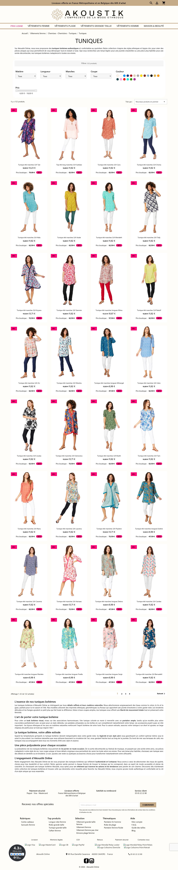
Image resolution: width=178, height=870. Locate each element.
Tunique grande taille (57, 827)
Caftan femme (55, 830)
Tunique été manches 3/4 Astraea (69, 601)
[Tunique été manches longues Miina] (109, 280)
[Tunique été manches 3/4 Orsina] (149, 134)
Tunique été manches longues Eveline (149, 529)
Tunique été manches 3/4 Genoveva (69, 456)
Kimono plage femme (85, 833)
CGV (78, 840)
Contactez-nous (143, 840)
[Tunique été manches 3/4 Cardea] (149, 571)
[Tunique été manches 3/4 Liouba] (29, 425)
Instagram (91, 860)
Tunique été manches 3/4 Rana (29, 529)
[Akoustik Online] (87, 14)
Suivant (161, 693)
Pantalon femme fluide (113, 827)
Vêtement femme (83, 827)
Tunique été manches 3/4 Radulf (149, 310)
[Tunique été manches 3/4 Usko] (149, 353)
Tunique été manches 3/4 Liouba (29, 456)
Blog (133, 830)
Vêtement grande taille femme (85, 823)
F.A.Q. (134, 824)
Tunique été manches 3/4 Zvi (29, 383)
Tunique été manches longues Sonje (109, 674)
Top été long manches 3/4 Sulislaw (69, 165)
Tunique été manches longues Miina (109, 310)
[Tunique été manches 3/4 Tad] (29, 134)
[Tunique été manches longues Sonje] (109, 644)
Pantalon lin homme (112, 822)
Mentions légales (56, 840)
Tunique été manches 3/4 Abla (29, 237)
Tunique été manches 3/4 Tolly (149, 237)
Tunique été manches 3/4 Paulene (109, 529)
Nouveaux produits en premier (151, 101)
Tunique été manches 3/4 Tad (29, 165)
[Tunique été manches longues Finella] (69, 644)
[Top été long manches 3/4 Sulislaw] (69, 134)
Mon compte (137, 822)
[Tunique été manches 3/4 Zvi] (29, 353)
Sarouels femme (28, 824)
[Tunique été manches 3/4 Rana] (29, 498)
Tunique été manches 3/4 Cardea (149, 601)
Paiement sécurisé (121, 840)
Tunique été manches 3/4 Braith (109, 456)
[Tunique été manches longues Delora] (109, 571)
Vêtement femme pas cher (87, 830)
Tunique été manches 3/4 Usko (148, 383)
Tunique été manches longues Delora (109, 601)
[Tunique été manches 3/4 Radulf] (149, 280)
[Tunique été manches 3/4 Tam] (149, 425)
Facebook (86, 860)
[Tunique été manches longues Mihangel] (109, 353)
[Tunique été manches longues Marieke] (29, 644)
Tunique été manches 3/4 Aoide (69, 237)
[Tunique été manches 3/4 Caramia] (29, 571)
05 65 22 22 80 (136, 854)
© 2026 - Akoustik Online (89, 867)
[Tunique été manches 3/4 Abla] (29, 207)
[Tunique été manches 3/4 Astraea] (69, 571)
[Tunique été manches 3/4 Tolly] (149, 207)
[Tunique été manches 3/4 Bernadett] (149, 644)
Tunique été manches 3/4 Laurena (69, 529)
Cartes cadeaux (27, 822)
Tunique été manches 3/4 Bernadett (149, 674)
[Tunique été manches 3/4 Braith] (109, 425)
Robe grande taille (56, 824)
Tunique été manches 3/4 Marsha (69, 383)
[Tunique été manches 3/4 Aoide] (69, 207)
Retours (100, 840)
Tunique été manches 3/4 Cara (109, 165)
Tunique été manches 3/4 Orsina (149, 165)
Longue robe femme (57, 822)
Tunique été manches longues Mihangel (109, 383)
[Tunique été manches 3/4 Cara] (109, 134)
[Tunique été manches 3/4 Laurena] (69, 498)
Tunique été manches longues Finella (69, 674)
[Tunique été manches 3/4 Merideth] (109, 207)
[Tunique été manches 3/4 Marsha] (69, 353)
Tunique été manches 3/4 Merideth (109, 237)
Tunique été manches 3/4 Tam (149, 456)
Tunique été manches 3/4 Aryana (29, 310)
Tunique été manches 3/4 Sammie (69, 310)
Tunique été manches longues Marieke (29, 674)
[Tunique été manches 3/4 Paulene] (109, 498)
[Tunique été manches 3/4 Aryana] (29, 280)
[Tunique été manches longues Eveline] (149, 498)
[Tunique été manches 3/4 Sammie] (69, 280)
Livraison (34, 840)
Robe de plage (110, 824)
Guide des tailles (138, 827)
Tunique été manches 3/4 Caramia (29, 601)
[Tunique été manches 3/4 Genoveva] (69, 425)
